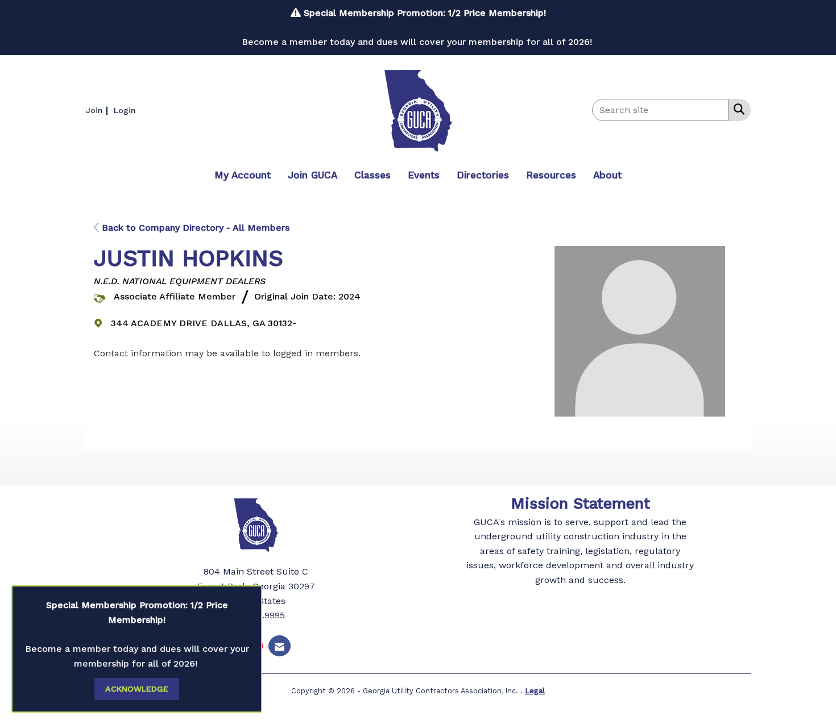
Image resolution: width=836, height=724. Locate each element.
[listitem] (98, 110)
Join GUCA (312, 175)
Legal (535, 690)
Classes (372, 175)
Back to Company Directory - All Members (194, 227)
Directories (483, 175)
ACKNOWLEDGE (136, 688)
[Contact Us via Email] (279, 645)
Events (424, 175)
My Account (242, 175)
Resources (551, 175)
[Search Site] (737, 109)
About (607, 175)
